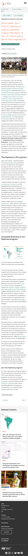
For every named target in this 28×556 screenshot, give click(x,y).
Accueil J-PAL (5, 9)
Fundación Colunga (13, 287)
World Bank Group (12, 163)
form (11, 387)
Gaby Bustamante (11, 53)
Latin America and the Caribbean (10, 44)
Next (23, 400)
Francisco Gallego (7, 115)
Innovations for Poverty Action (10, 184)
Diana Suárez (21, 336)
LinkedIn (10, 383)
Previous (5, 400)
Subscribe (6, 532)
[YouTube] (19, 553)
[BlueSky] (15, 553)
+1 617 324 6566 (5, 517)
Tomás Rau (5, 119)
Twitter (4, 383)
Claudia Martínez (6, 117)
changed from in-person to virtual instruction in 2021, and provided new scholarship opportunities (12, 98)
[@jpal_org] (9, 553)
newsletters (4, 381)
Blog (2, 11)
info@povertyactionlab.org (8, 519)
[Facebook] (22, 553)
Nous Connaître (17, 9)
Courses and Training (7, 395)
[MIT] (14, 548)
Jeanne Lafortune (17, 115)
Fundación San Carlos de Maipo (16, 289)
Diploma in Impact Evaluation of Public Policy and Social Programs (12, 88)
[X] (12, 553)
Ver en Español (18, 15)
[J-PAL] (6, 3)
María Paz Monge (19, 299)
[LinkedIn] (6, 553)
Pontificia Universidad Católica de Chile (12, 94)
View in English (7, 15)
